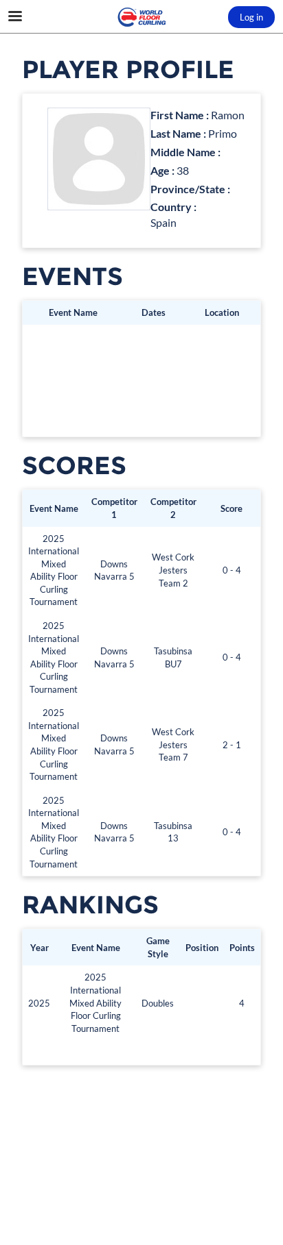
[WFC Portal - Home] (141, 17)
